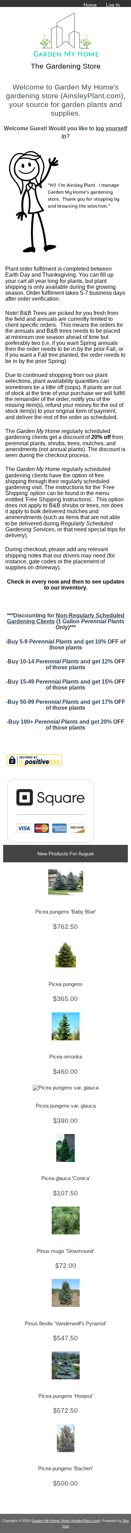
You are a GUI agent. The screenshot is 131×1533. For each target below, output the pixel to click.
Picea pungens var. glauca (66, 1106)
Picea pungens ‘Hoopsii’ (65, 1396)
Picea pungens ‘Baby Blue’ (65, 912)
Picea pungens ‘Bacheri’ (65, 1468)
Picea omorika (65, 1057)
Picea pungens (65, 984)
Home (90, 5)
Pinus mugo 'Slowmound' (65, 1251)
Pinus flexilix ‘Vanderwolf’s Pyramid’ (65, 1323)
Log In (113, 5)
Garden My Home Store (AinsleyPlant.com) (65, 1521)
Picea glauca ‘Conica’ (65, 1178)
